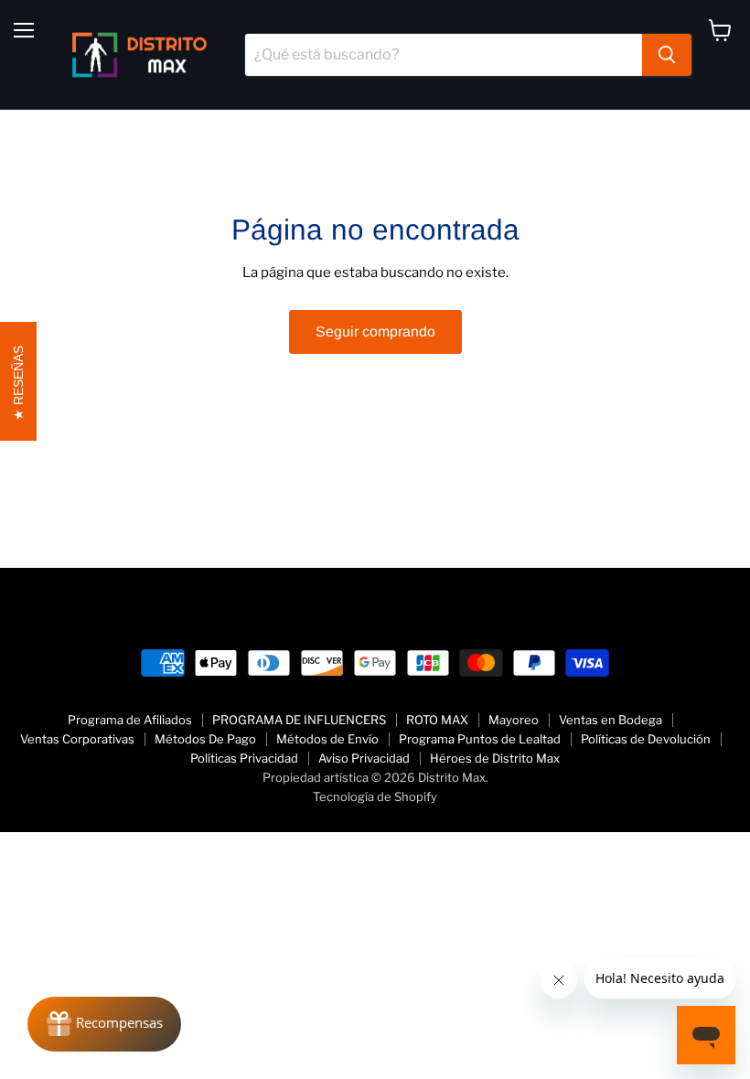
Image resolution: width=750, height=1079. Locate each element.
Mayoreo (513, 719)
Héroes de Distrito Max (495, 758)
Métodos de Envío (327, 739)
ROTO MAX (437, 719)
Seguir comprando (375, 331)
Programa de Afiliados (130, 719)
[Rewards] (104, 1024)
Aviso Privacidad (364, 758)
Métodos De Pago (205, 739)
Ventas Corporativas (77, 739)
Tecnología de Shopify (375, 796)
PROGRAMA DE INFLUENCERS (299, 719)
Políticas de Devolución (646, 739)
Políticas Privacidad (244, 758)
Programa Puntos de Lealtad (480, 739)
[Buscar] (666, 55)
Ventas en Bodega (610, 719)
